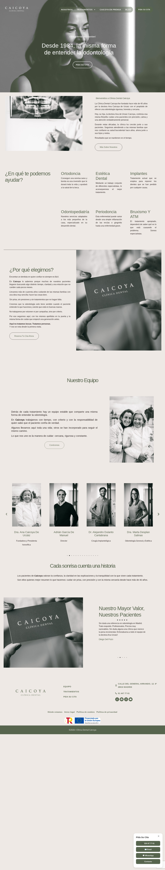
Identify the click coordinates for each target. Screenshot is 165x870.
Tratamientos (85, 10)
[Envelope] (131, 699)
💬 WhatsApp (148, 855)
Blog (128, 10)
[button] (58, 180)
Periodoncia (106, 212)
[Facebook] (122, 699)
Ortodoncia (70, 173)
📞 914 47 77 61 (148, 843)
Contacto (148, 861)
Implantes (138, 173)
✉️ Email (148, 849)
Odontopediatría (75, 212)
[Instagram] (126, 699)
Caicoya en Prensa (110, 10)
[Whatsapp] (117, 699)
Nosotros (67, 10)
